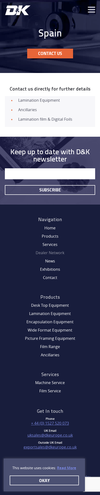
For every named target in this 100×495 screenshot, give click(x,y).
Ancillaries (50, 355)
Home (50, 228)
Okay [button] (44, 480)
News (50, 261)
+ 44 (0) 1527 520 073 (50, 423)
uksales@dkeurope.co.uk (50, 435)
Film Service (50, 391)
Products (50, 236)
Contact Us (50, 53)
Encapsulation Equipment (50, 321)
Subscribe (50, 190)
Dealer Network (50, 252)
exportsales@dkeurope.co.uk (50, 447)
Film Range (50, 346)
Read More (66, 467)
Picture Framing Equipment (50, 338)
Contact (50, 277)
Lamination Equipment (50, 313)
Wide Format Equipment (50, 330)
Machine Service (50, 382)
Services (50, 244)
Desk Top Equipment (50, 305)
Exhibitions (50, 269)
